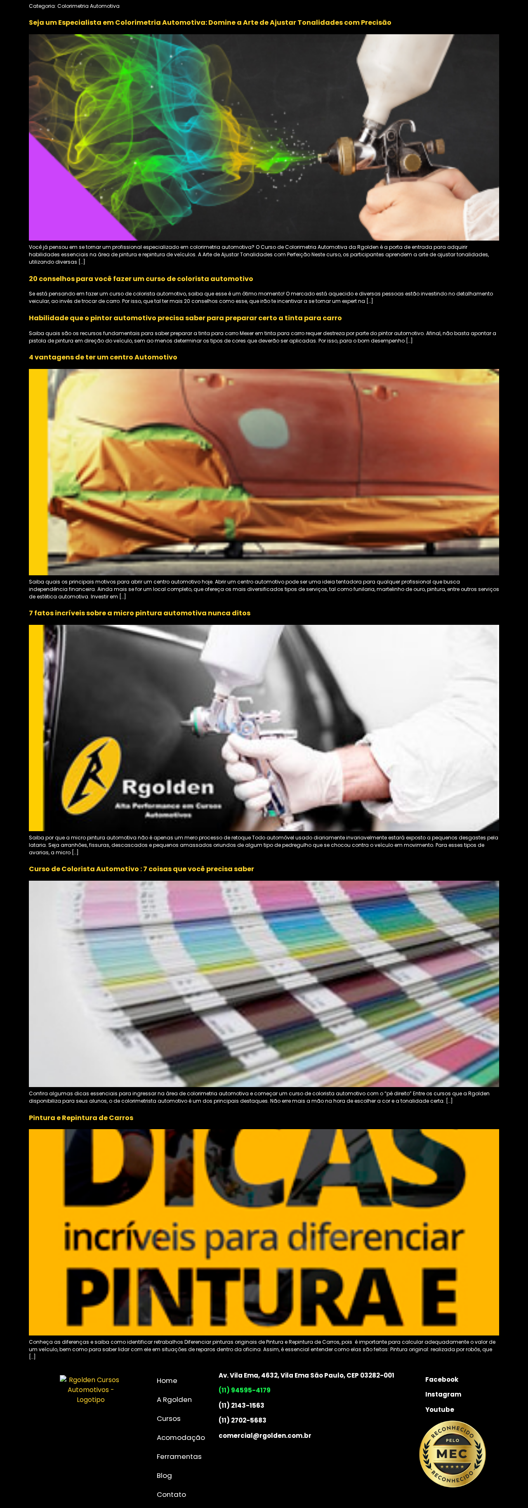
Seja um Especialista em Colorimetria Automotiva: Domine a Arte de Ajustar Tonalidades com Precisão (210, 22)
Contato (171, 1494)
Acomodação (181, 1437)
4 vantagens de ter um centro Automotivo (103, 357)
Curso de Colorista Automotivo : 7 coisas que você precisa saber (141, 869)
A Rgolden (174, 1399)
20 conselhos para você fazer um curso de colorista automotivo (141, 279)
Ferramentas (179, 1456)
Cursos (169, 1418)
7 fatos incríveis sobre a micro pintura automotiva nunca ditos (139, 613)
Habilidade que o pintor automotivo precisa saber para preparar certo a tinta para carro (185, 318)
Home (167, 1380)
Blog (164, 1475)
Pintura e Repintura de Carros (81, 1118)
